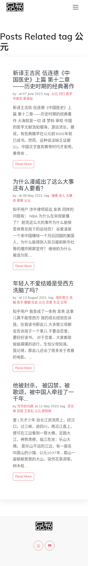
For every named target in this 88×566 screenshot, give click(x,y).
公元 (54, 94)
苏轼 (20, 411)
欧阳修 (46, 411)
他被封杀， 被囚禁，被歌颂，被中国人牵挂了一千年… (43, 392)
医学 (69, 94)
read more (23, 164)
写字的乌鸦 (25, 406)
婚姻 (27, 302)
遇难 (54, 196)
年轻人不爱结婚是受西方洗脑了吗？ (43, 287)
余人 (62, 196)
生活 (56, 302)
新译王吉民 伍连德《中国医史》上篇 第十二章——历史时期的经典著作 (43, 79)
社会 (34, 302)
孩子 (20, 302)
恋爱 (49, 302)
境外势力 (62, 298)
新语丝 (28, 98)
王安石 (29, 411)
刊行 (62, 94)
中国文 (17, 98)
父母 (63, 302)
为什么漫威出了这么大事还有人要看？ (43, 185)
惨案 (20, 200)
